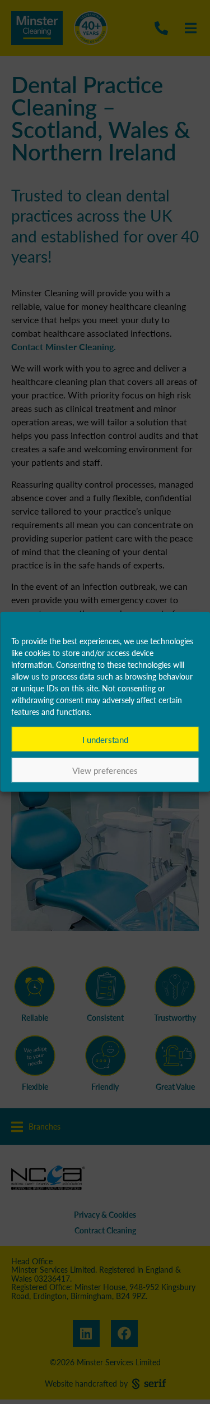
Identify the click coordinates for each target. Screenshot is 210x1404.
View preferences (105, 770)
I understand (105, 739)
